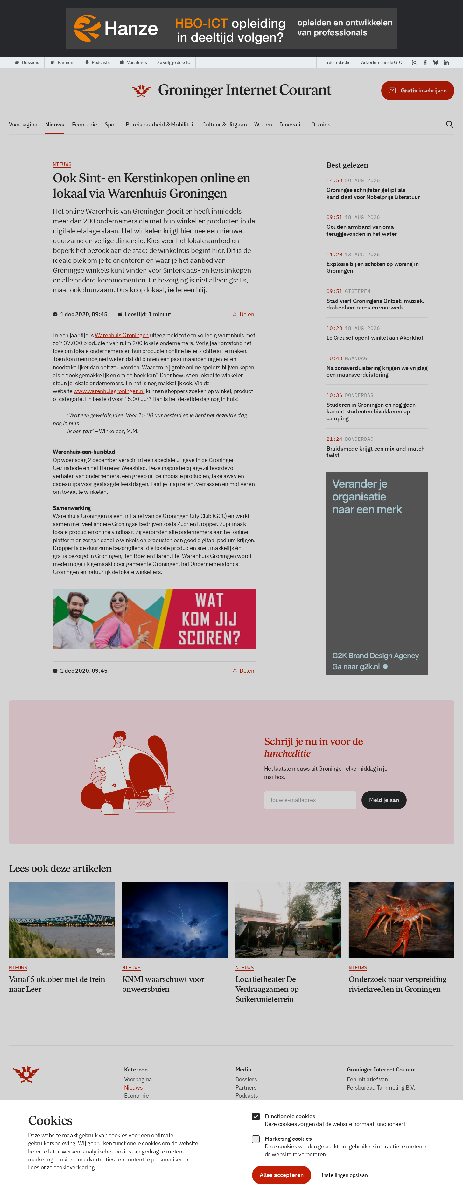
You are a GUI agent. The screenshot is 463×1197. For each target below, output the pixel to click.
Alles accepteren (282, 1175)
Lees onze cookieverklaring (61, 1167)
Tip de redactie (336, 62)
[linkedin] (446, 62)
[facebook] (425, 62)
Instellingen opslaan (344, 1175)
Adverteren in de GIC (381, 62)
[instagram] (415, 62)
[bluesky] (436, 62)
